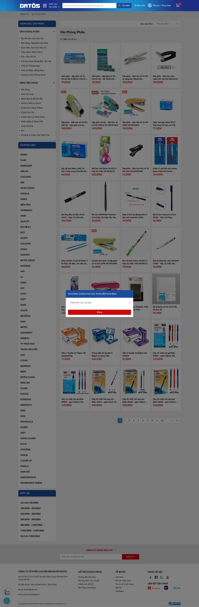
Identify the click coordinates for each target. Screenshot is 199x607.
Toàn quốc (140, 6)
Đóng (99, 312)
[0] (176, 5)
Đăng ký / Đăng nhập (162, 6)
